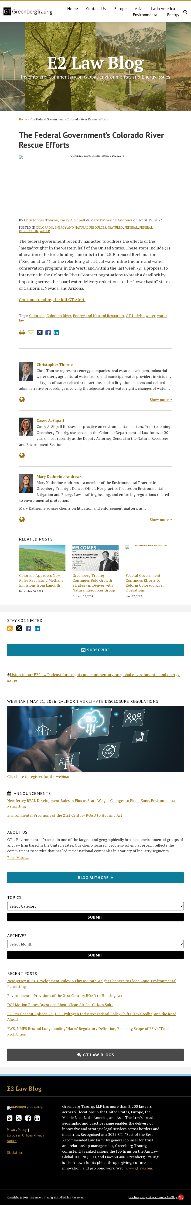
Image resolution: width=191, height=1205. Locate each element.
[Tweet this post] (40, 332)
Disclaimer (14, 1152)
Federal (131, 227)
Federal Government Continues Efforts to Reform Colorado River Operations (145, 582)
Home (72, 8)
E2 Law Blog (95, 62)
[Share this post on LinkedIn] (56, 332)
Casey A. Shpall (72, 220)
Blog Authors (58, 876)
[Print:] (22, 332)
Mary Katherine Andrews (111, 220)
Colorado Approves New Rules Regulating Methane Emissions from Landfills (41, 580)
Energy (173, 14)
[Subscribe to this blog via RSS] (10, 628)
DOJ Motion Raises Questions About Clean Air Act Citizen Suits (60, 1004)
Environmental (146, 14)
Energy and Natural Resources (80, 227)
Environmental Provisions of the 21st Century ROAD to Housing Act (64, 815)
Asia (138, 8)
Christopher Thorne (41, 220)
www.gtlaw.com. (139, 1168)
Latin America (163, 8)
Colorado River (58, 315)
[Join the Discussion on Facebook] (28, 628)
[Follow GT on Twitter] (19, 628)
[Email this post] (31, 332)
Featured (115, 227)
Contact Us (96, 8)
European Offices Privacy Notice (25, 1138)
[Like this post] (48, 332)
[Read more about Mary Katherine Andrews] (22, 519)
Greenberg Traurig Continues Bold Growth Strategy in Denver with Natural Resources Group (93, 582)
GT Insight (135, 315)
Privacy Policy (17, 1129)
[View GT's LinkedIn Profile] (37, 628)
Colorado (44, 227)
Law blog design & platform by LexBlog (153, 1197)
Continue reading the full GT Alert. (52, 299)
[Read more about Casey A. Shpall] (22, 455)
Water (45, 231)
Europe (120, 8)
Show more (160, 399)
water (150, 315)
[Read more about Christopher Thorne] (22, 399)
